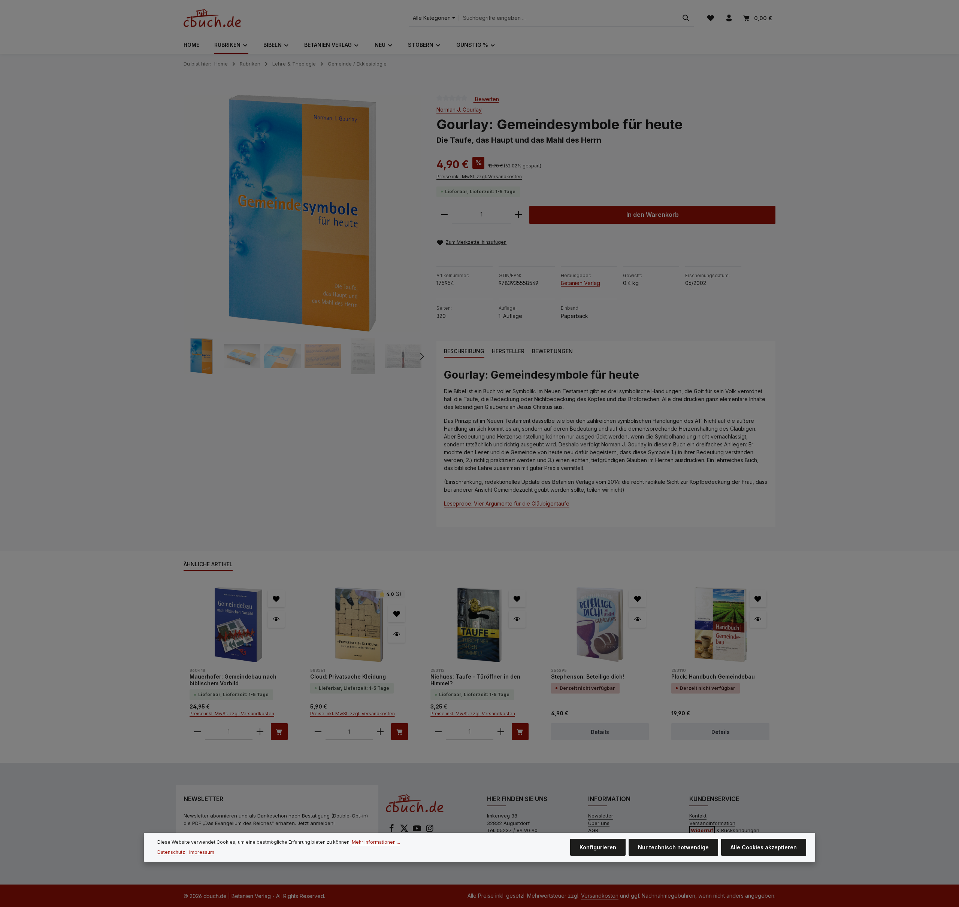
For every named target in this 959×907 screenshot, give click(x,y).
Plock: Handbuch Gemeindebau (713, 676)
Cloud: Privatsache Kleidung (348, 676)
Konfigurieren (598, 847)
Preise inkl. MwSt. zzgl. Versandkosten (479, 176)
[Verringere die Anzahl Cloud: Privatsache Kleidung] (318, 731)
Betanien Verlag (580, 283)
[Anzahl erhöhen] (518, 215)
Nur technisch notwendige (673, 847)
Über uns (598, 823)
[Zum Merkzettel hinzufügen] (276, 598)
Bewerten (486, 98)
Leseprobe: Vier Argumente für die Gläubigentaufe (506, 503)
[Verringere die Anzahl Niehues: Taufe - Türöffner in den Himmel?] (438, 731)
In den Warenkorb (652, 214)
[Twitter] (405, 831)
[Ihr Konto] (728, 18)
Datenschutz (171, 852)
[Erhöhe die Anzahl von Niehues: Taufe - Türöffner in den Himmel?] (501, 731)
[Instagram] (430, 831)
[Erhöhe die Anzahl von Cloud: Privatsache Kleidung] (380, 731)
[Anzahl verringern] (444, 215)
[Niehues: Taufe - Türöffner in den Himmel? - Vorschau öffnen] (517, 619)
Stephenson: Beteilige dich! (587, 676)
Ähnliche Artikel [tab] (208, 564)
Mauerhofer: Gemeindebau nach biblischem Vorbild (233, 679)
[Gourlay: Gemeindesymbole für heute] (302, 213)
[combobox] (568, 18)
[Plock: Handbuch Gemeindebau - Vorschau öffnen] (758, 619)
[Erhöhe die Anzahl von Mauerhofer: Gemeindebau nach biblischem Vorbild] (260, 731)
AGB (593, 830)
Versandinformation (712, 823)
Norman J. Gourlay (459, 109)
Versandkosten (599, 895)
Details (600, 732)
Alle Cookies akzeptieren (763, 847)
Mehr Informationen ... (376, 842)
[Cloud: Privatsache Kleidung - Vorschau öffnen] (396, 634)
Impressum (201, 852)
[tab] (464, 351)
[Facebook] (392, 831)
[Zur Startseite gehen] (212, 18)
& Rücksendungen (725, 830)
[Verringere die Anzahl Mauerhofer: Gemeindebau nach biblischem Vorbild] (197, 731)
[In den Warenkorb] (279, 731)
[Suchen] (686, 18)
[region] (302, 234)
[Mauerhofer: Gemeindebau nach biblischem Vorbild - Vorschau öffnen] (276, 619)
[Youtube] (418, 831)
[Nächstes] (421, 356)
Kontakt (698, 816)
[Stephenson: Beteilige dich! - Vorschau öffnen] (637, 619)
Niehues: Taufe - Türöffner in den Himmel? (475, 679)
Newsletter (600, 816)
